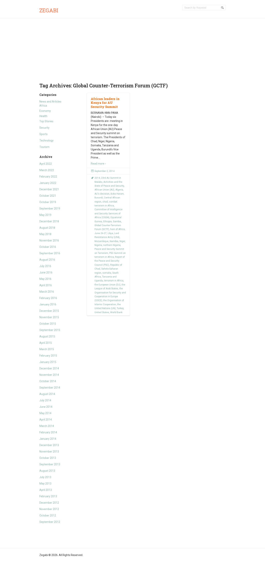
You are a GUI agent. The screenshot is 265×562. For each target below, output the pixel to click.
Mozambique (101, 241)
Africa (43, 105)
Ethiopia (107, 221)
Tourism (44, 146)
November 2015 (49, 317)
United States (101, 312)
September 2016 (49, 253)
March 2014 (46, 426)
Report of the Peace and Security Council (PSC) (109, 261)
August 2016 (47, 259)
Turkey (120, 308)
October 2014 (47, 381)
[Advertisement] (132, 47)
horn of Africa (117, 229)
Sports (43, 134)
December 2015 (49, 310)
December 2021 (49, 189)
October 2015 (47, 323)
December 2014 (49, 368)
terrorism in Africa (113, 280)
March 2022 (46, 170)
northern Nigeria (111, 245)
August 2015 (47, 336)
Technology (46, 140)
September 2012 (49, 521)
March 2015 (46, 349)
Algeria (119, 189)
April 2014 (45, 419)
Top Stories (46, 121)
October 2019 (47, 202)
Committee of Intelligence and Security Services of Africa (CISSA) (108, 213)
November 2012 (49, 509)
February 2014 (48, 432)
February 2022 (48, 176)
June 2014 (45, 406)
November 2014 (49, 374)
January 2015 (47, 362)
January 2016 (47, 304)
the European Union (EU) (107, 284)
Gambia (117, 221)
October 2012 (47, 515)
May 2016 (45, 278)
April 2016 (45, 285)
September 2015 (49, 330)
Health (43, 116)
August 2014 (47, 394)
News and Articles (50, 101)
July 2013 (45, 477)
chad (105, 201)
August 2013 (47, 470)
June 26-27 (100, 233)
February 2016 (48, 298)
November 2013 (49, 451)
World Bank (116, 312)
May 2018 (45, 234)
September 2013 (49, 464)
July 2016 (45, 266)
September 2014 (49, 387)
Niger (122, 241)
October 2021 (47, 195)
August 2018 (47, 227)
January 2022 (47, 182)
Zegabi (48, 10)
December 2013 (49, 445)
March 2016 (46, 291)
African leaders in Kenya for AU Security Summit (105, 103)
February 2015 (48, 355)
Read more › (98, 163)
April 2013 (45, 489)
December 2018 (49, 221)
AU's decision (101, 193)
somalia (106, 273)
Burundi (98, 197)
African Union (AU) (104, 189)
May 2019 (45, 214)
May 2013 (45, 483)
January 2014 (47, 438)
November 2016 (49, 240)
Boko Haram (117, 193)
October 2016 (47, 246)
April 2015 (45, 342)
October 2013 (47, 457)
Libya (110, 233)
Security (44, 127)
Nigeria (98, 245)
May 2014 (45, 413)
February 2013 (48, 496)
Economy (45, 110)
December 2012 (49, 502)
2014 (97, 178)
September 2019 (49, 208)
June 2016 (45, 272)
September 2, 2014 (104, 171)
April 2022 (45, 163)
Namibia (114, 241)
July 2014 (45, 400)
